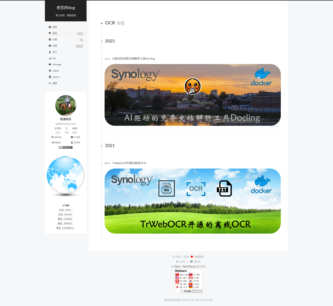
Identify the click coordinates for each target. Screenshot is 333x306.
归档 (67, 46)
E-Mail (77, 137)
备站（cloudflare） (65, 228)
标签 (67, 33)
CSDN (77, 143)
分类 (67, 40)
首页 (55, 27)
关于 (55, 52)
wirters (56, 77)
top (54, 58)
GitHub (57, 137)
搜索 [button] (55, 83)
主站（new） (65, 210)
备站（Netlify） (66, 223)
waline (56, 71)
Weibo (58, 143)
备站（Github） (66, 219)
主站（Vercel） (65, 214)
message (57, 65)
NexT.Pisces (189, 266)
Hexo (177, 266)
